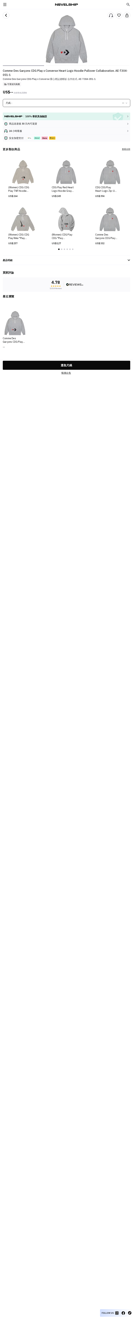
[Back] (6, 15)
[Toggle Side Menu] (5, 4)
